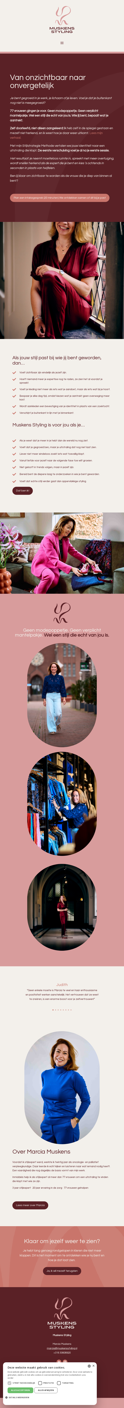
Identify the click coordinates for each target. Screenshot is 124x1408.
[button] (18, 1397)
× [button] (93, 1366)
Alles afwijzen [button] (46, 1390)
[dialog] (50, 1383)
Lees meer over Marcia (30, 1205)
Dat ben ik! (22, 490)
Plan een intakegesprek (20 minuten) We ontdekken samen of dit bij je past (60, 197)
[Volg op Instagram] (65, 1362)
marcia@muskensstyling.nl (62, 1348)
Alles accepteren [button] (20, 1390)
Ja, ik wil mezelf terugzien (62, 1270)
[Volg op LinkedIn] (59, 1362)
